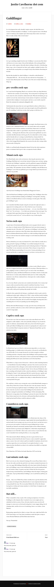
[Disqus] (27, 558)
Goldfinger (14, 18)
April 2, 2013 (19, 23)
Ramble (29, 23)
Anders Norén (36, 583)
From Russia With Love (12, 537)
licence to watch (11, 526)
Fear (46, 537)
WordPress (23, 583)
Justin (10, 23)
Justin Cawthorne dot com (27, 4)
